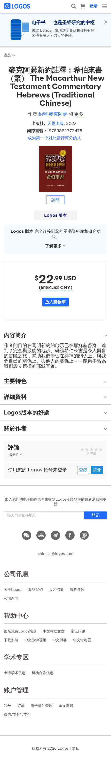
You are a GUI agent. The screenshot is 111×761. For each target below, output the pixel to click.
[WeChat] (26, 535)
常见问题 (78, 631)
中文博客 (59, 640)
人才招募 (56, 589)
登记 (95, 515)
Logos (63, 748)
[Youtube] (41, 535)
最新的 (14, 455)
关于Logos (13, 589)
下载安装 (11, 640)
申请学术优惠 (15, 673)
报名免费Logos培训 (20, 631)
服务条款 (77, 589)
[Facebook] (70, 535)
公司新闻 (11, 598)
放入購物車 (55, 302)
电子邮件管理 (41, 706)
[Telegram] (55, 535)
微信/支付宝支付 (17, 714)
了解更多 (53, 246)
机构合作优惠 (42, 673)
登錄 (83, 469)
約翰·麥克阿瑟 (52, 114)
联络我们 (35, 589)
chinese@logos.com (55, 554)
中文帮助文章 (54, 631)
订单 (21, 706)
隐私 (75, 748)
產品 (7, 55)
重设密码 (66, 706)
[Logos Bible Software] (17, 6)
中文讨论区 (82, 640)
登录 (93, 6)
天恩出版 (55, 123)
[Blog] (84, 535)
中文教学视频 (35, 640)
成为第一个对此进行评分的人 (54, 137)
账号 (7, 706)
